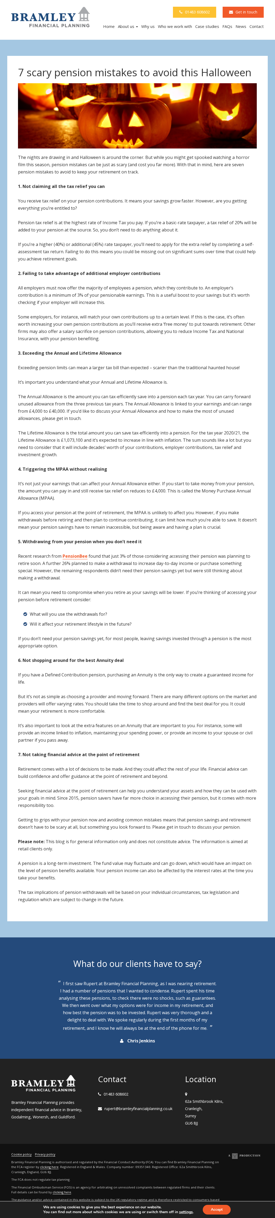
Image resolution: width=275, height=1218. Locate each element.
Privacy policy (45, 1154)
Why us (148, 26)
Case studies (207, 26)
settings (186, 1212)
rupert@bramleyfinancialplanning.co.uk (138, 1108)
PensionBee (75, 556)
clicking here (49, 1167)
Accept (217, 1209)
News (241, 26)
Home (109, 26)
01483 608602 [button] (197, 12)
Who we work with (175, 26)
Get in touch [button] (246, 12)
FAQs (227, 26)
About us (126, 26)
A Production (244, 1155)
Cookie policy (21, 1154)
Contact (256, 26)
